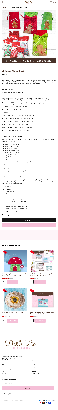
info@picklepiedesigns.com (11, 358)
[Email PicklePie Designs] (10, 394)
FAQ (32, 369)
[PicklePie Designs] (29, 2)
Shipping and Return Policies (38, 367)
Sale (3, 365)
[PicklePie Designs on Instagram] (8, 394)
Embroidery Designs (7, 367)
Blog (3, 377)
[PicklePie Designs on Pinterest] (6, 394)
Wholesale (33, 371)
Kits (3, 371)
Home (4, 7)
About (32, 362)
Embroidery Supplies (7, 369)
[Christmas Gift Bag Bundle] (29, 36)
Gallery (4, 375)
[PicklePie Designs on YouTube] (4, 394)
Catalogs (4, 373)
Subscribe (28, 388)
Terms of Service (35, 373)
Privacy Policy (34, 365)
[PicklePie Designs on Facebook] (3, 394)
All (8, 7)
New (3, 362)
